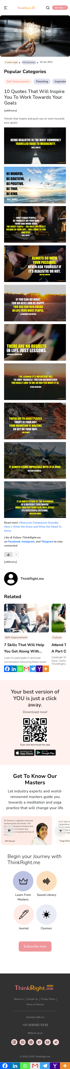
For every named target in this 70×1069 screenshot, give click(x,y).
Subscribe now (35, 946)
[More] (45, 668)
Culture (57, 637)
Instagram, (28, 541)
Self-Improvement (18, 81)
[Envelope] (48, 1042)
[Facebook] (7, 668)
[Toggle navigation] (5, 7)
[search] (47, 8)
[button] (60, 7)
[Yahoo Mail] (39, 668)
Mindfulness (29, 62)
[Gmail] (26, 668)
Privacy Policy (48, 999)
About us (19, 999)
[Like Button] (8, 554)
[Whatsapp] (20, 668)
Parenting (42, 81)
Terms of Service (35, 1004)
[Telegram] (33, 668)
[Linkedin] (14, 668)
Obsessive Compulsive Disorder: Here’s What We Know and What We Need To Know (33, 527)
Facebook (14, 541)
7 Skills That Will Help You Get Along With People (24, 648)
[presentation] (9, 831)
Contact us (32, 999)
